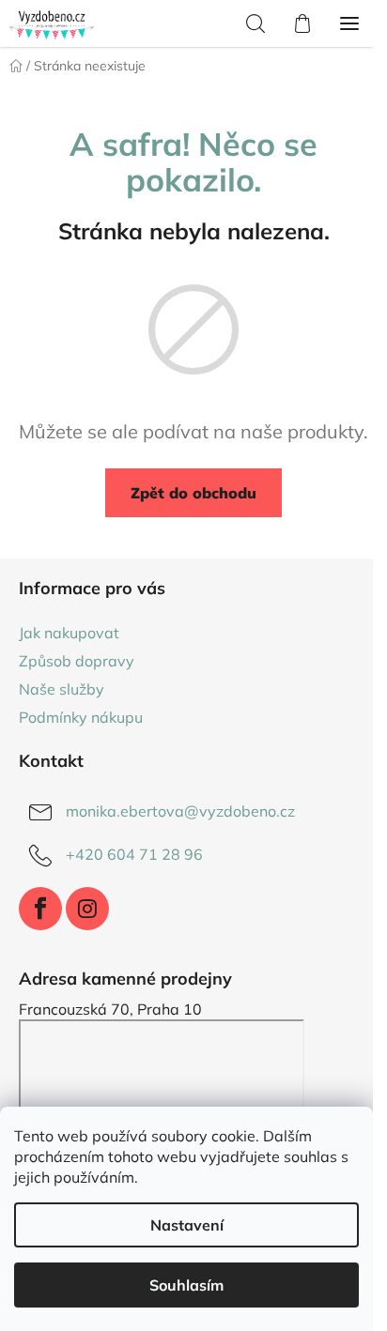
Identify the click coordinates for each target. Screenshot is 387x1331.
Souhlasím (186, 1285)
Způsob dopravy (76, 660)
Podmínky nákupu (81, 717)
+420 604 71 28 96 (134, 854)
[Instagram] (87, 908)
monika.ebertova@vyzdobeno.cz (180, 811)
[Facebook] (40, 908)
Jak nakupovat (69, 632)
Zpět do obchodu (193, 492)
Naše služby (61, 689)
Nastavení (187, 1225)
